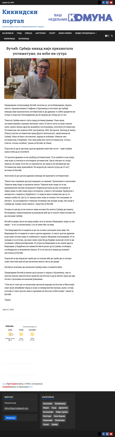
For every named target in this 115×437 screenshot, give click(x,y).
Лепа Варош (59, 416)
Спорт (52, 33)
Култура (47, 416)
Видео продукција (85, 33)
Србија (28, 33)
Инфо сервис (65, 33)
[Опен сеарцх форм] (112, 36)
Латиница (23, 38)
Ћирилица (9, 38)
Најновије (7, 33)
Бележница (60, 403)
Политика (59, 420)
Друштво (63, 407)
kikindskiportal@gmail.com (16, 408)
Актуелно (40, 33)
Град (19, 33)
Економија (48, 412)
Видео (46, 407)
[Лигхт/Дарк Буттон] (107, 36)
